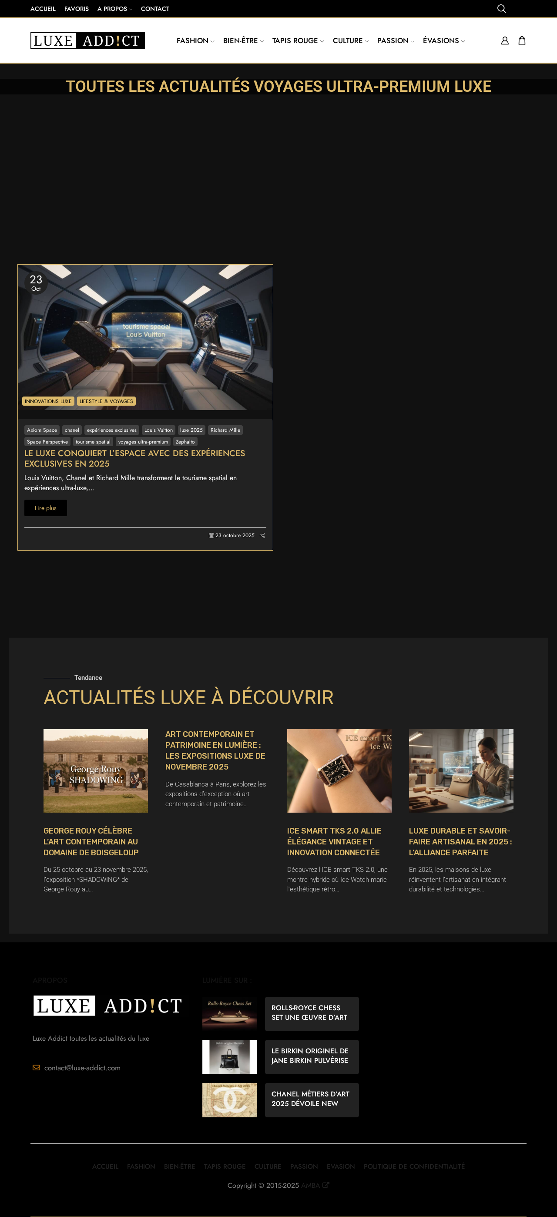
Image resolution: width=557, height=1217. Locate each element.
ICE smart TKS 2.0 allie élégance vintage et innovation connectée (334, 841)
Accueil (43, 8)
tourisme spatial (93, 441)
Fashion (192, 40)
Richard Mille (225, 430)
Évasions (441, 40)
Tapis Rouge (295, 40)
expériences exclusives (112, 430)
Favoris (76, 8)
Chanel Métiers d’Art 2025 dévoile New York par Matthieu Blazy (310, 1099)
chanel (72, 430)
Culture (348, 40)
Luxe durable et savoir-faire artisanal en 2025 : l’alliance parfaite (460, 841)
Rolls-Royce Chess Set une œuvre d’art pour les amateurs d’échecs (309, 1012)
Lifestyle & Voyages (106, 401)
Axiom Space (42, 430)
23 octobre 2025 (235, 535)
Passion (393, 40)
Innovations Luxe (48, 401)
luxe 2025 (191, 430)
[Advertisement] (278, 199)
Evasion (341, 1166)
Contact (155, 8)
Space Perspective (47, 441)
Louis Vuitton (158, 430)
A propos (112, 8)
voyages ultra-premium (143, 441)
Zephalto (185, 441)
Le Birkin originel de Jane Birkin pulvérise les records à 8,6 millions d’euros (310, 1056)
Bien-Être (179, 1166)
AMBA (310, 1185)
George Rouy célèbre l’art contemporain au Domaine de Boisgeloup (91, 841)
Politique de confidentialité (414, 1166)
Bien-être (240, 40)
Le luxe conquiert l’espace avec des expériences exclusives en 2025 (134, 458)
